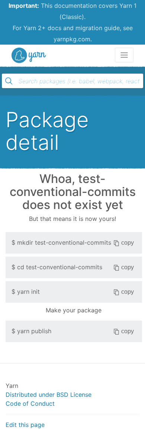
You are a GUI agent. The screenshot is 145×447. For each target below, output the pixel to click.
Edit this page (25, 424)
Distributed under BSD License (48, 394)
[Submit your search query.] (9, 81)
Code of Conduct (30, 403)
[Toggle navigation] (124, 55)
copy (127, 242)
